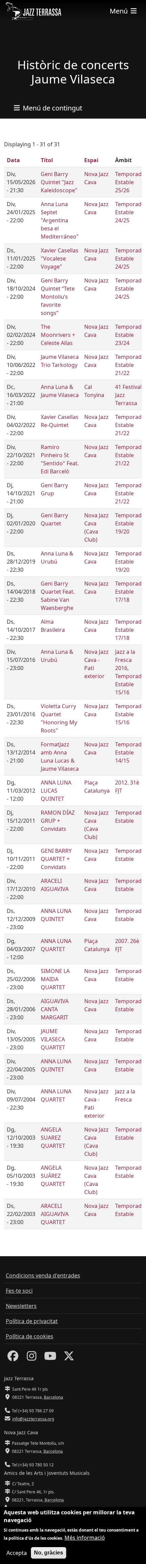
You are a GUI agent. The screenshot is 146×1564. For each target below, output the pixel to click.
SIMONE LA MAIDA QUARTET (55, 979)
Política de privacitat (32, 1321)
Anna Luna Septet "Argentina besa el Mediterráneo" (60, 220)
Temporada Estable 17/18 (130, 591)
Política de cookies (29, 1336)
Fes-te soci (19, 1290)
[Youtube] (50, 1358)
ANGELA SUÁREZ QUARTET (53, 1176)
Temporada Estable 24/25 (130, 212)
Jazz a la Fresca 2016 (125, 660)
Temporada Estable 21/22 (130, 365)
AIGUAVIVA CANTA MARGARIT (55, 1009)
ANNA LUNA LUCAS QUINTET (56, 790)
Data (13, 160)
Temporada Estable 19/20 (130, 523)
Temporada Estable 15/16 (130, 684)
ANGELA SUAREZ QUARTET (53, 1137)
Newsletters (21, 1306)
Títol (47, 160)
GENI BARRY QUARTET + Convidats (56, 859)
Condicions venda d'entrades (43, 1275)
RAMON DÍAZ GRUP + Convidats (58, 821)
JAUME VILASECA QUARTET (53, 1039)
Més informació (85, 1537)
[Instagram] (31, 1358)
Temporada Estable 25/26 (130, 182)
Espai (91, 160)
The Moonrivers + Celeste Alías (58, 335)
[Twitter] (69, 1358)
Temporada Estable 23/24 (130, 335)
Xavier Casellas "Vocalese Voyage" (59, 258)
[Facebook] (13, 1358)
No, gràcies (48, 1553)
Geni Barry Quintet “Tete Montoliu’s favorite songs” (58, 297)
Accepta (16, 1553)
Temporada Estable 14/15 (130, 752)
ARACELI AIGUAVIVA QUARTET (55, 1214)
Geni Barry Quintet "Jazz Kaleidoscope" (59, 182)
